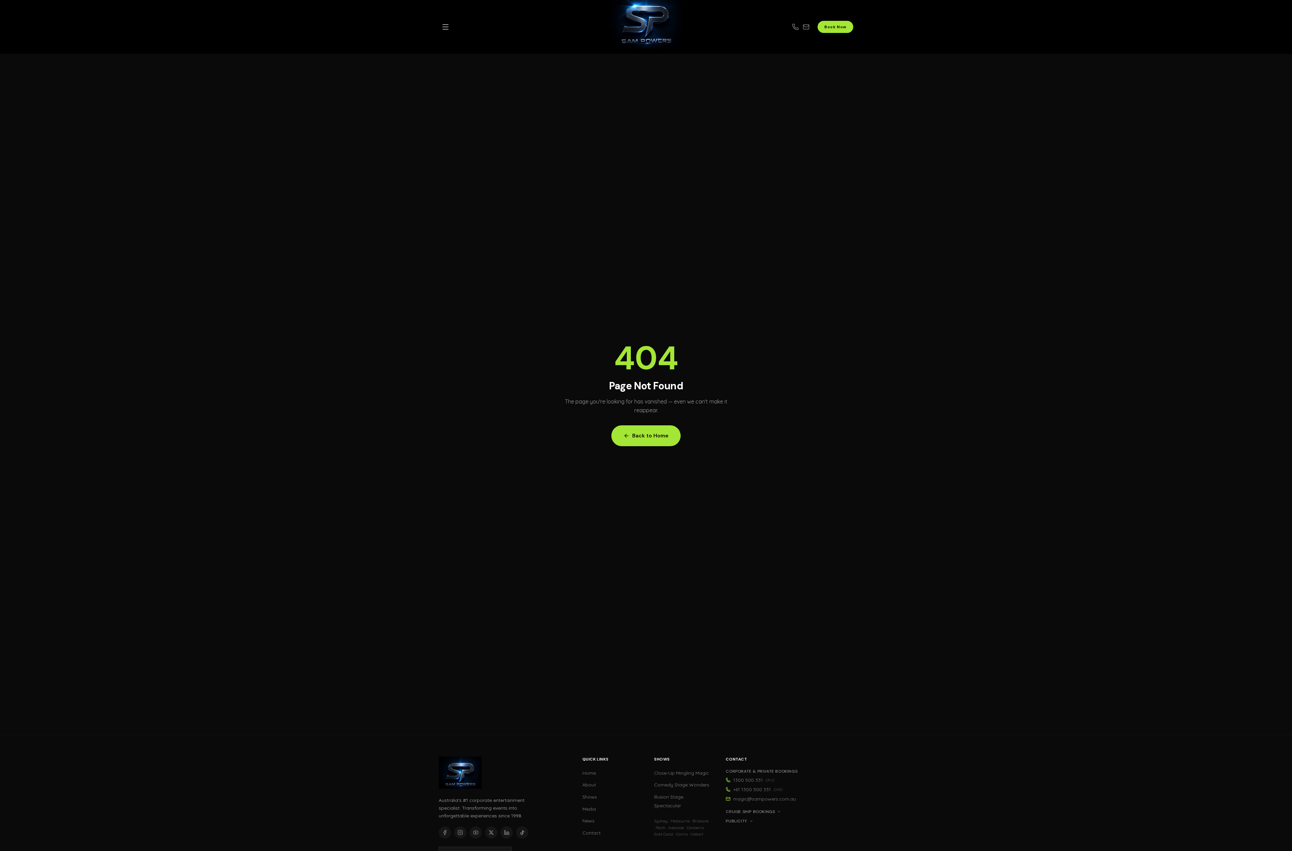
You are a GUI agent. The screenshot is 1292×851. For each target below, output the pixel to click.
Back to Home (650, 435)
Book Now (835, 27)
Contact (591, 833)
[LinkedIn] (507, 832)
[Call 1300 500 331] (795, 27)
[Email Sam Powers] (810, 27)
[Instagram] (460, 832)
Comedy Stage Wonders (681, 785)
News (588, 821)
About (589, 785)
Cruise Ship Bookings (750, 811)
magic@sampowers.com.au (764, 799)
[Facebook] (445, 832)
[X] (491, 832)
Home (589, 773)
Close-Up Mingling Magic (681, 773)
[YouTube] (476, 832)
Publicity (736, 821)
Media (589, 809)
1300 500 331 (754, 780)
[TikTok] (522, 832)
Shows (589, 797)
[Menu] (445, 27)
